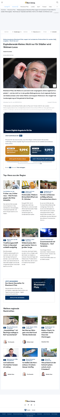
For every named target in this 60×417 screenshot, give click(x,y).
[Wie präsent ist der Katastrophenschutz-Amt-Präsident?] (49, 352)
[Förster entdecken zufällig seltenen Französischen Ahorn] (48, 184)
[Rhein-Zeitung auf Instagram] (31, 405)
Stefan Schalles (30, 342)
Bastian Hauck (11, 374)
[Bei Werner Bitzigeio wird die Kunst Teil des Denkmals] (30, 320)
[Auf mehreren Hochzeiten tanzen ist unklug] (11, 352)
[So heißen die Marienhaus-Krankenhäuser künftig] (30, 352)
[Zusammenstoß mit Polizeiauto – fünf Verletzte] (48, 232)
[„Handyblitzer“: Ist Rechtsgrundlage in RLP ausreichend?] (11, 320)
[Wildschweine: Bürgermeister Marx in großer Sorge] (30, 232)
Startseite (3, 9)
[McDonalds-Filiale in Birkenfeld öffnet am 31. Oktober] (30, 184)
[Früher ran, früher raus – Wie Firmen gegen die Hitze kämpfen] (11, 184)
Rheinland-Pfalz (11, 9)
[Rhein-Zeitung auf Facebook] (28, 405)
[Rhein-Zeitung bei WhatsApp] (25, 405)
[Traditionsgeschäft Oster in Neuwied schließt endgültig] (11, 232)
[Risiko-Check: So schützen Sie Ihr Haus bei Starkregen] (49, 320)
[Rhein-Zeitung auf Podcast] (34, 405)
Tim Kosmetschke (11, 342)
